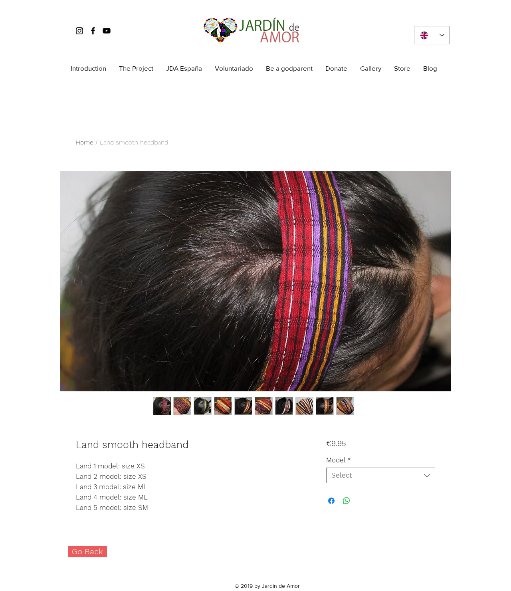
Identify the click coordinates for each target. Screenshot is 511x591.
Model (338, 460)
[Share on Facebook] (331, 501)
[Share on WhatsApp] (346, 501)
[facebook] (93, 31)
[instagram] (79, 31)
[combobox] (380, 475)
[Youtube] (106, 31)
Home (84, 142)
